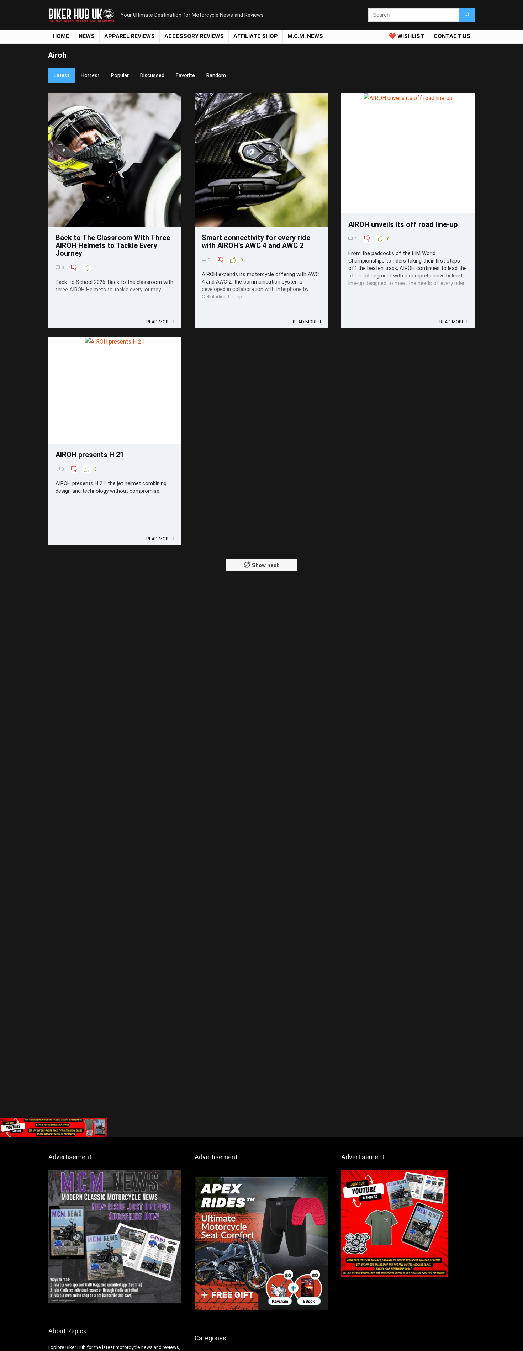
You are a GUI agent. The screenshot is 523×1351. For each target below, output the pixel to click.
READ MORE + (160, 321)
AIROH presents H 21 (90, 454)
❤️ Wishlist (406, 36)
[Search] (467, 15)
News (87, 36)
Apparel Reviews (129, 36)
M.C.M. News (305, 36)
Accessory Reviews (194, 36)
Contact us (452, 36)
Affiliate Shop (255, 36)
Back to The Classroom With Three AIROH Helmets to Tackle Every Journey (113, 245)
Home (61, 36)
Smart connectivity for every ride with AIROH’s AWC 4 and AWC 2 (256, 241)
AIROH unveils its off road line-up (403, 224)
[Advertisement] (261, 1061)
